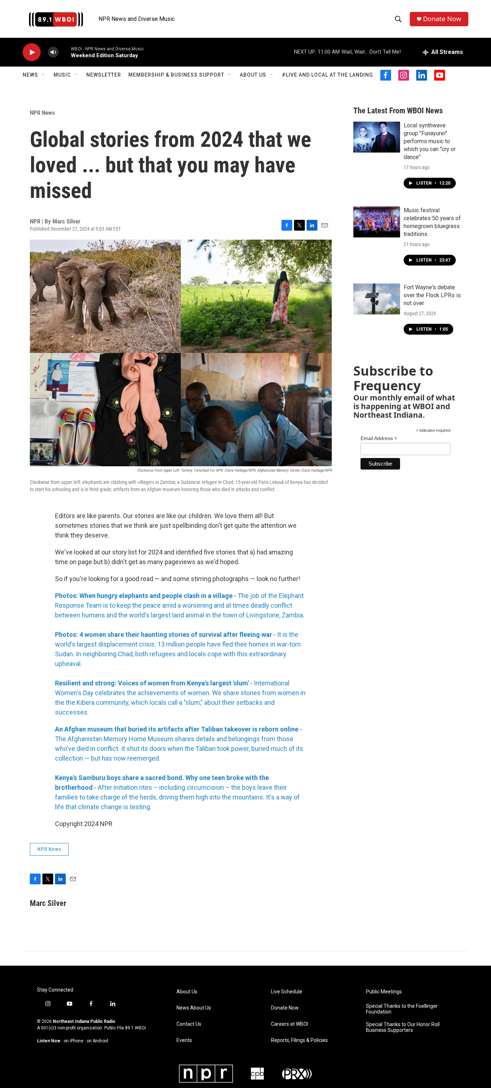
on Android (97, 1040)
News (30, 75)
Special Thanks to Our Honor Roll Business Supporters (403, 1027)
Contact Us (188, 1024)
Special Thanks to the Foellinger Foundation (402, 1009)
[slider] (65, 52)
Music (62, 75)
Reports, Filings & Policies (299, 1040)
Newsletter (103, 75)
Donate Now (442, 19)
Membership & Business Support (176, 75)
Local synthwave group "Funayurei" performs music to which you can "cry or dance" (430, 141)
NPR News (42, 112)
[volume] (53, 52)
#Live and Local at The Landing (327, 75)
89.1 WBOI (135, 1027)
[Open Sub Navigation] (43, 75)
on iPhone (73, 1040)
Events (184, 1040)
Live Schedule (286, 991)
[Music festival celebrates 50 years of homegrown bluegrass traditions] (376, 222)
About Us (253, 75)
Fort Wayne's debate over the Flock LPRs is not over (432, 295)
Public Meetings (384, 991)
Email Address (379, 438)
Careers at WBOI (289, 1024)
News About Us (193, 1008)
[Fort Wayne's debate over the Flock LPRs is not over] (376, 299)
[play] (31, 52)
